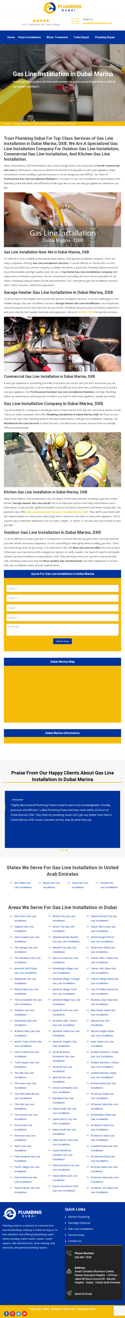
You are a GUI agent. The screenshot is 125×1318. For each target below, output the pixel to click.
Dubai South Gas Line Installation (64, 1131)
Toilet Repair (81, 37)
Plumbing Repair (105, 37)
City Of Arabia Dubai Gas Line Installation (104, 991)
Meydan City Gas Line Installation (65, 949)
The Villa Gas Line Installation (24, 1075)
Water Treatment (57, 37)
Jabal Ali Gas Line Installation (62, 1079)
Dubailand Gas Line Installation (63, 1100)
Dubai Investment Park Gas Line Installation (65, 1188)
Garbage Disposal (79, 1223)
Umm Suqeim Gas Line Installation (26, 939)
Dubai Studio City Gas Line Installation (64, 1111)
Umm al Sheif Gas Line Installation (26, 1054)
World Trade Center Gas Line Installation (28, 1043)
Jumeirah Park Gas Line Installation (65, 1012)
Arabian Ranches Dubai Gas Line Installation (103, 1075)
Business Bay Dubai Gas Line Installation (104, 1002)
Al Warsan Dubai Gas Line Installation (102, 1096)
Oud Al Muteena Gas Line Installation (25, 1179)
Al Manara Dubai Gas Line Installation (102, 1127)
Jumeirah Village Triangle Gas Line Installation (66, 981)
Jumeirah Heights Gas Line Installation (65, 1043)
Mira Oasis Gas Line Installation (25, 918)
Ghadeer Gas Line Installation (24, 1012)
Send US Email (83, 1293)
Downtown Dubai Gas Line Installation (103, 949)
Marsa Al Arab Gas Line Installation (65, 960)
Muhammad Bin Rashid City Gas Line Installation (66, 939)
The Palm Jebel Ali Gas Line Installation (26, 1096)
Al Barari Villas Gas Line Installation (27, 1033)
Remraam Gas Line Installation (24, 1138)
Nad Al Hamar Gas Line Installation (27, 1190)
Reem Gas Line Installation (22, 1148)
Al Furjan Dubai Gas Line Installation (104, 1169)
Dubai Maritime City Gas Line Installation (66, 1167)
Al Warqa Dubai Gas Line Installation (104, 1106)
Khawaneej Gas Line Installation (25, 1023)
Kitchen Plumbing (79, 1217)
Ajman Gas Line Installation (51, 885)
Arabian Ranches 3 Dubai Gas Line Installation (104, 1054)
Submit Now (62, 641)
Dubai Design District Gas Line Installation (102, 939)
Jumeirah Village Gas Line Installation (66, 1002)
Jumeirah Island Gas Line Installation (66, 1033)
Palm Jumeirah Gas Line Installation (27, 1158)
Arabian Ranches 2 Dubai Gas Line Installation (104, 1064)
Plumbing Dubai (86, 1308)
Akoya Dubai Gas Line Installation (26, 991)
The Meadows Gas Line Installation (27, 960)
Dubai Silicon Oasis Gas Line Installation (65, 1142)
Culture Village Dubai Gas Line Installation (105, 981)
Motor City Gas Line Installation (64, 929)
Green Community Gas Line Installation (65, 1090)
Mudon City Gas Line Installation (64, 918)
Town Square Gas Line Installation (26, 1064)
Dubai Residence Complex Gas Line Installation (63, 1155)
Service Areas (76, 1235)
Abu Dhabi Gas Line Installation (23, 885)
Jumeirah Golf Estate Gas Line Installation (25, 970)
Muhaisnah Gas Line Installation (25, 981)
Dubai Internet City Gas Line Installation (104, 918)
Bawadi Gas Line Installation (100, 1023)
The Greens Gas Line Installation (26, 1117)
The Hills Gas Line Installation (24, 1106)
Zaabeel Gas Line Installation (24, 929)
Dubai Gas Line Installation (80, 885)
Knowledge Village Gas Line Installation (65, 970)
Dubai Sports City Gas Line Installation (65, 1121)
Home (11, 37)
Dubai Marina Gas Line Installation (65, 1178)
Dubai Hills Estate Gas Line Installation (103, 929)
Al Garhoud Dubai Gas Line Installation (103, 1158)
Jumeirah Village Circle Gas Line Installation (65, 991)
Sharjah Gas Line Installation (109, 885)
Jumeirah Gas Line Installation (62, 1069)
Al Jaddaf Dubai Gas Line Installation (104, 1148)
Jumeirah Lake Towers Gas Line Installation (65, 1023)
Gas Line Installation (80, 1229)
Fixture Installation (29, 37)
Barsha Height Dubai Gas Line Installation (102, 1033)
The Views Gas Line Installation (25, 1085)
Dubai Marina (22, 123)
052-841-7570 (83, 1257)
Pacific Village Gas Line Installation (27, 1169)
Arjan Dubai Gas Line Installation (102, 1043)
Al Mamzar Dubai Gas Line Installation (103, 1138)
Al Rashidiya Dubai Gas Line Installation (103, 1117)
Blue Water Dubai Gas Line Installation (103, 1012)
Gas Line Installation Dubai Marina (55, 123)
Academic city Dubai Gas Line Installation (104, 1190)
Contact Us (75, 1241)
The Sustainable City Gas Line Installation (28, 1002)
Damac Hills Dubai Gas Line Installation (103, 970)
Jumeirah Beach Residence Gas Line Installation (64, 1056)
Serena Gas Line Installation (23, 1127)
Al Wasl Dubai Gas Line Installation (103, 1085)
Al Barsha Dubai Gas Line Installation (104, 1179)
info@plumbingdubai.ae (97, 23)
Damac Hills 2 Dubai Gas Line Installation (104, 960)
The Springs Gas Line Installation (26, 949)
